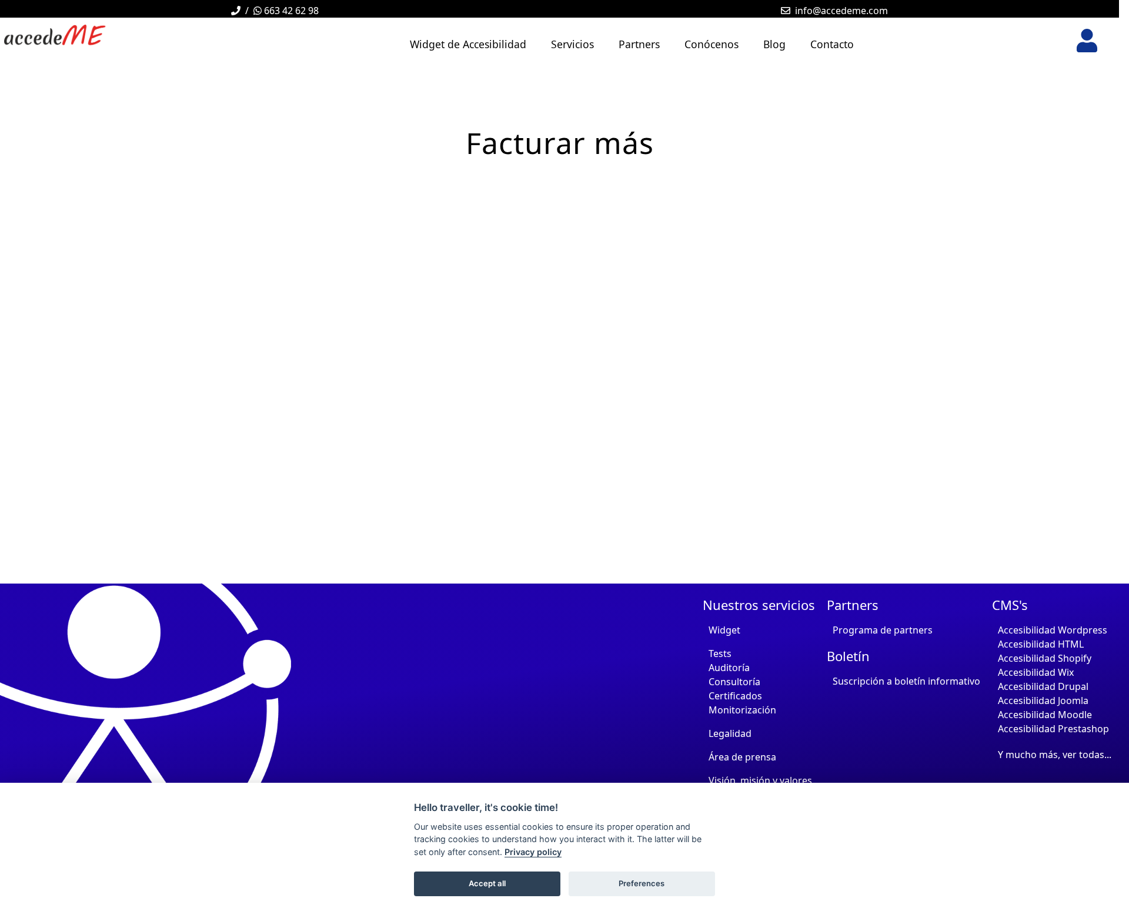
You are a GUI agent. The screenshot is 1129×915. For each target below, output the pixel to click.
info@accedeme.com (841, 10)
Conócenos (711, 44)
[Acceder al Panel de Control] (1087, 40)
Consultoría (734, 681)
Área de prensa (742, 756)
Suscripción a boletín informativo (906, 681)
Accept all (487, 883)
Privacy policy (533, 852)
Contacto (832, 44)
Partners (639, 44)
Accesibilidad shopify (1044, 658)
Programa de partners (883, 630)
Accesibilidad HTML (1041, 644)
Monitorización (742, 709)
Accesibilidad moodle (1045, 714)
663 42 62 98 (290, 10)
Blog (774, 44)
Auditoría (729, 667)
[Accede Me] (106, 35)
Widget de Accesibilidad (468, 44)
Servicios (572, 44)
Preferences (641, 883)
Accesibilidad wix (1036, 672)
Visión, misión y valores (760, 780)
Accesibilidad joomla (1043, 700)
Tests (720, 653)
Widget (724, 630)
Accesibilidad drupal (1043, 686)
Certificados (735, 695)
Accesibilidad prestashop (1053, 728)
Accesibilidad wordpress (1052, 630)
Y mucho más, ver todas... (1054, 754)
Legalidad (730, 733)
